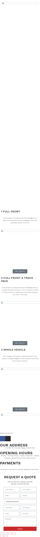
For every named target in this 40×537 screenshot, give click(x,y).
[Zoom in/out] (2, 533)
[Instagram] (8, 438)
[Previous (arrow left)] (2, 536)
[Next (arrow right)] (6, 536)
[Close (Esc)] (14, 533)
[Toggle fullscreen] (6, 533)
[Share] (10, 533)
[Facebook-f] (2, 438)
